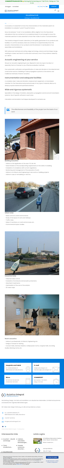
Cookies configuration (52, 462)
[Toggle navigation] (58, 11)
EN (41, 6)
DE (47, 6)
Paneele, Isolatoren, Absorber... (21, 447)
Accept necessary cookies (52, 460)
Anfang (27, 18)
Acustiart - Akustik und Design (9, 440)
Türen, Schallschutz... (7, 446)
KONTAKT (54, 6)
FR (44, 6)
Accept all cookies (52, 457)
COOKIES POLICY (19, 464)
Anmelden (15, 6)
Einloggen (8, 6)
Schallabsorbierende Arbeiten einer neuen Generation (52, 439)
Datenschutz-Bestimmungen (9, 429)
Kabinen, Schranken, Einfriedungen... (22, 440)
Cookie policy (20, 429)
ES (38, 6)
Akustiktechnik (7, 452)
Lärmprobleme (47, 448)
